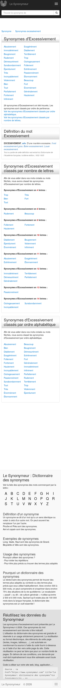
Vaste (11, 541)
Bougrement (9, 54)
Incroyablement (11, 76)
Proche (6, 526)
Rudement (9, 57)
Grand (46, 541)
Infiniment (8, 98)
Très (6, 72)
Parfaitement (10, 91)
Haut (17, 541)
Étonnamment (30, 76)
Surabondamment (12, 65)
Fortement (9, 95)
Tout (6, 87)
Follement (28, 65)
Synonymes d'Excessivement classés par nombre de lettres (29, 168)
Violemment (9, 80)
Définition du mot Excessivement (18, 133)
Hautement (29, 95)
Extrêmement (30, 68)
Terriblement (30, 54)
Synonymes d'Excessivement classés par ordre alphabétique (30, 322)
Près (15, 526)
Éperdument (9, 68)
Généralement (30, 91)
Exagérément (30, 46)
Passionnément (31, 72)
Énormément (30, 87)
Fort (26, 83)
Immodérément (11, 50)
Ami (5, 529)
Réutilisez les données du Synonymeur (24, 617)
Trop (26, 57)
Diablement (29, 50)
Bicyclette (7, 544)
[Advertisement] (30, 23)
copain (12, 529)
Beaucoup (28, 80)
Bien (6, 83)
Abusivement (10, 46)
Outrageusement (32, 61)
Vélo (17, 544)
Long (5, 541)
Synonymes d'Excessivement (30, 38)
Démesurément (11, 61)
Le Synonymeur (19, 4)
